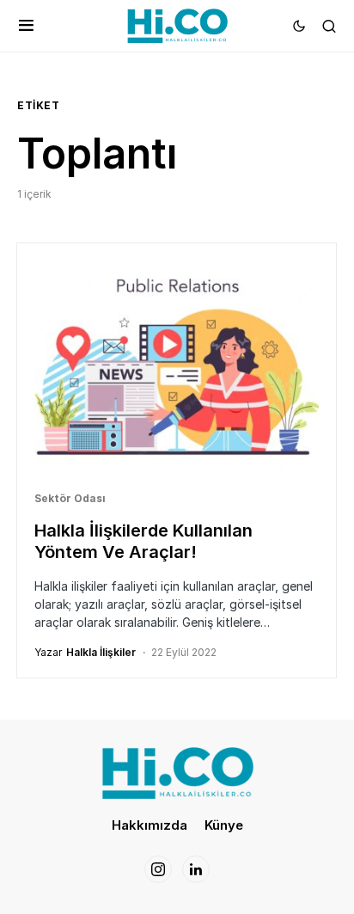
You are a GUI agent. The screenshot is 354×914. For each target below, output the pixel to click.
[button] (26, 25)
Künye (223, 825)
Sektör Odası (70, 498)
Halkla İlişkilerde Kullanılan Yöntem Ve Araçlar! (143, 541)
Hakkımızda (149, 825)
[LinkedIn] (196, 869)
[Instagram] (158, 869)
